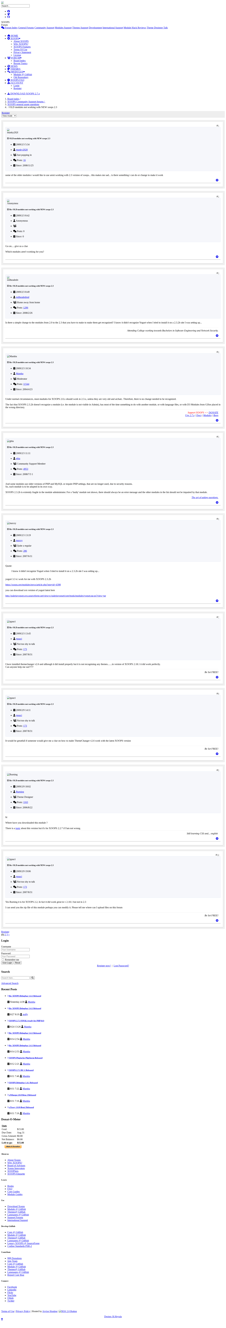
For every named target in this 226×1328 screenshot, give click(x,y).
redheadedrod (22, 297)
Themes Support (80, 27)
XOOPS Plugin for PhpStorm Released (25, 1058)
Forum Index (11, 27)
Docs (198, 415)
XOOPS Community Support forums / (26, 101)
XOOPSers (12, 1171)
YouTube (11, 1295)
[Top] (217, 180)
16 (24, 160)
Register (18, 88)
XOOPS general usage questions (23, 104)
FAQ (9, 1188)
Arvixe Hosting (49, 1311)
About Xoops (14, 1160)
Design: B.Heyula (113, 1316)
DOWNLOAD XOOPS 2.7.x (25, 93)
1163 (25, 802)
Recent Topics (20, 63)
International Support (113, 27)
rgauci (19, 638)
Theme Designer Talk (157, 27)
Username (6, 946)
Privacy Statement (22, 52)
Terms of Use (7, 1311)
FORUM (15, 58)
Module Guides (14, 1194)
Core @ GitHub (15, 1232)
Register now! (104, 965)
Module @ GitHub (23, 74)
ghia (18, 458)
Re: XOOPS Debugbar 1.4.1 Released (25, 996)
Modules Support (63, 27)
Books (10, 1186)
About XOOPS (21, 41)
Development (95, 27)
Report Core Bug (15, 1275)
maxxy (19, 540)
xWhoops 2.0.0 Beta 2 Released (22, 1095)
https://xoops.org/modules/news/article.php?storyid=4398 (33, 584)
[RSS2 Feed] (68, 1311)
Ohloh (10, 1298)
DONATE (213, 412)
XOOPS (14, 38)
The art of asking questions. (205, 497)
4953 (25, 469)
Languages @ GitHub (18, 1214)
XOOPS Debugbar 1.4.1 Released (23, 1082)
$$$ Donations (14, 1258)
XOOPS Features (22, 46)
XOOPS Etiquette (16, 1174)
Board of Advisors (16, 1165)
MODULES (16, 71)
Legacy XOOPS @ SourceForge (23, 1243)
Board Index (20, 60)
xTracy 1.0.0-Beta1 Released (21, 1107)
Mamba (19, 373)
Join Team (12, 1261)
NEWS (14, 66)
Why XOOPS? (21, 44)
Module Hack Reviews (135, 27)
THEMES (15, 69)
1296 (25, 307)
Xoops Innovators (16, 1168)
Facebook (12, 1287)
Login (16, 85)
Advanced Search (9, 983)
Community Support (44, 27)
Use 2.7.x (189, 415)
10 (218, 855)
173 (25, 649)
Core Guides (13, 1191)
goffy (25, 1014)
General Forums (26, 27)
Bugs (215, 415)
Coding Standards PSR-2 (19, 1246)
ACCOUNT (16, 83)
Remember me (11, 959)
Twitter (10, 1300)
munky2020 (22, 149)
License (17, 55)
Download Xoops (16, 1206)
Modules (207, 415)
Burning (20, 791)
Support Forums (15, 1217)
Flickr (10, 1292)
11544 (26, 384)
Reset (17, 963)
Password (6, 953)
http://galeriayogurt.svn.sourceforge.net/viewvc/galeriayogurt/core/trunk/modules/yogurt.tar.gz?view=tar (55, 595)
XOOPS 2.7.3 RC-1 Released (21, 1070)
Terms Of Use (20, 49)
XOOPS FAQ (17, 80)
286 (25, 551)
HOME (14, 35)
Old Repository (21, 77)
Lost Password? (121, 965)
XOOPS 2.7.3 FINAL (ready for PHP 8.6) (26, 1021)
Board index (13, 99)
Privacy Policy (23, 1311)
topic (18, 828)
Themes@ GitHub (16, 1212)
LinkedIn (11, 1289)
